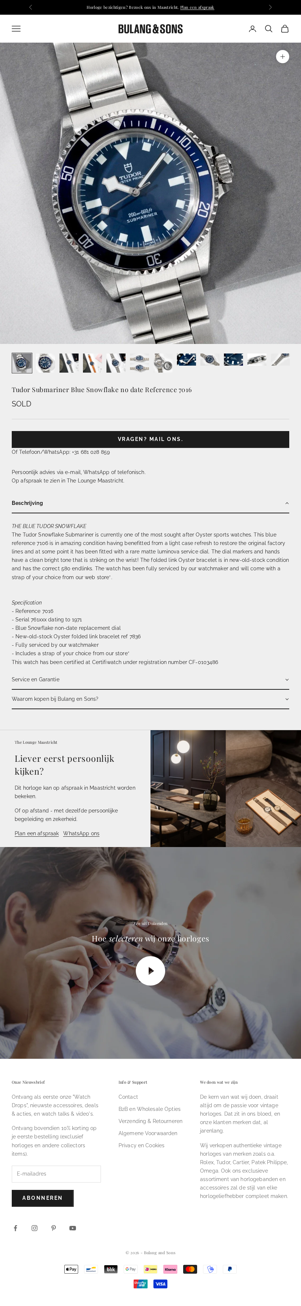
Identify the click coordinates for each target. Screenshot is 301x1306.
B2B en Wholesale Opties (150, 1109)
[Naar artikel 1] (22, 363)
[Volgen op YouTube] (72, 1228)
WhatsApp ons (81, 833)
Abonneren (42, 1198)
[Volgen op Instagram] (34, 1228)
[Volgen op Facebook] (15, 1228)
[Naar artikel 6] (139, 363)
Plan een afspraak (197, 7)
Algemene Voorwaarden (148, 1133)
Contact (128, 1097)
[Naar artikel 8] (186, 359)
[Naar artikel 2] (45, 363)
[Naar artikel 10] (233, 359)
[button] (150, 503)
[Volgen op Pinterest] (53, 1228)
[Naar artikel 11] (257, 359)
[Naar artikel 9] (210, 359)
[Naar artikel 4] (92, 363)
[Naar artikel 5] (116, 363)
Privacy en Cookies (142, 1145)
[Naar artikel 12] (280, 359)
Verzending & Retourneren (150, 1121)
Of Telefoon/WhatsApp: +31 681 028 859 (61, 452)
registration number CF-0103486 (178, 662)
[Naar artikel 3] (69, 363)
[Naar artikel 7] (163, 363)
